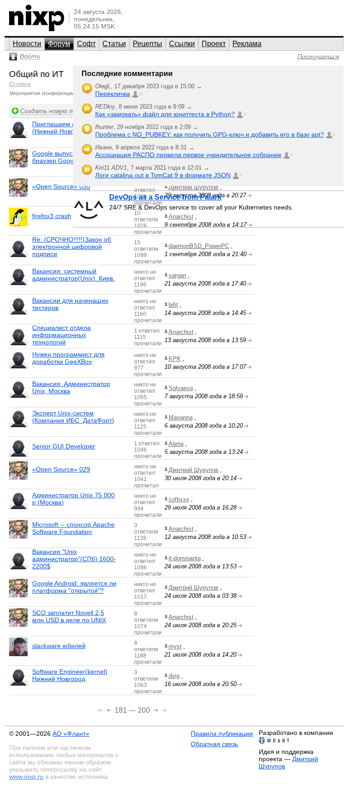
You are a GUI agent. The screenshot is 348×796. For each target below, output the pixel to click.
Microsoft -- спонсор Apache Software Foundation (73, 528)
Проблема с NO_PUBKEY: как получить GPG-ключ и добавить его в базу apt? (209, 134)
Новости (27, 44)
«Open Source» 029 (61, 469)
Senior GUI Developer (63, 446)
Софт (86, 44)
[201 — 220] (156, 709)
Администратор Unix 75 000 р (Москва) (73, 498)
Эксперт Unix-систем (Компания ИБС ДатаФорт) (73, 417)
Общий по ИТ (36, 74)
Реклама (246, 44)
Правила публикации (222, 733)
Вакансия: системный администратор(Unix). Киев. (73, 274)
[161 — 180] (109, 709)
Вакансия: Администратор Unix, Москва (71, 387)
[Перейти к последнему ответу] (249, 254)
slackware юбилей (59, 645)
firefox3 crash (51, 215)
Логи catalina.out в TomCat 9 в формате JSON (163, 175)
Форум (59, 44)
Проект (214, 44)
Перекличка (112, 93)
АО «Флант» (71, 733)
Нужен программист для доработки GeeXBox (68, 358)
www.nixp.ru (26, 776)
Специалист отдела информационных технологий (61, 335)
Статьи (114, 44)
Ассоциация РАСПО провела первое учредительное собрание (188, 154)
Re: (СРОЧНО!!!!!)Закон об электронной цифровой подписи (71, 246)
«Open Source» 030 (61, 186)
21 (141, 94)
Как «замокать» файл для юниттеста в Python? (165, 114)
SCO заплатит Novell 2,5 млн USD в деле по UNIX (69, 616)
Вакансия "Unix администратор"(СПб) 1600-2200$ (74, 559)
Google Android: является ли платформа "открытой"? (74, 587)
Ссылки (182, 44)
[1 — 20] (101, 709)
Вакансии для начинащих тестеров (70, 304)
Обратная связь (214, 744)
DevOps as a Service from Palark (165, 197)
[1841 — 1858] (164, 709)
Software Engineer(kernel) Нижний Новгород (69, 675)
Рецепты (147, 44)
